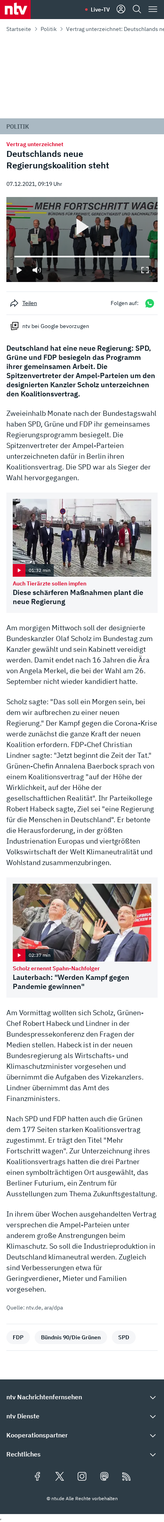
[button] (82, 1397)
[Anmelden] (121, 9)
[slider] (14, 256)
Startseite (18, 29)
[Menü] (153, 9)
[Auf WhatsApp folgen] (150, 303)
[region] (82, 239)
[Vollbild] (145, 270)
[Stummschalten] (36, 270)
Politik (49, 29)
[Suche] (137, 9)
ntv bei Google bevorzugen (55, 326)
